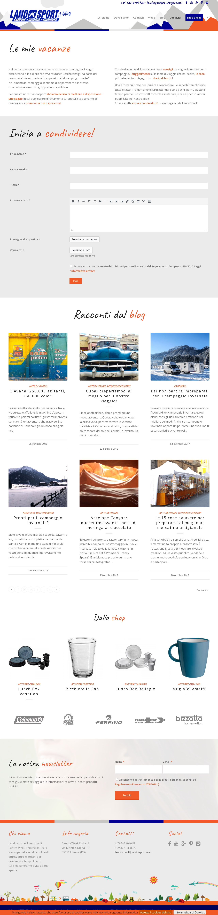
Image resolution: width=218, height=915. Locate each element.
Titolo (14, 184)
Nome (119, 757)
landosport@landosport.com (164, 2)
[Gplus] (196, 2)
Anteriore (14, 660)
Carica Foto (17, 250)
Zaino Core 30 (188, 688)
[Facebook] (186, 2)
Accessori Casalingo (29, 684)
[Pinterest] (201, 2)
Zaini (189, 684)
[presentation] (73, 201)
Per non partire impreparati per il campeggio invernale (180, 393)
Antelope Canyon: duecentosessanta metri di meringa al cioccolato (109, 522)
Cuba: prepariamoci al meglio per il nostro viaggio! (109, 395)
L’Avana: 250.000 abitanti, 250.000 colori (38, 393)
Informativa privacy (83, 271)
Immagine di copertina (25, 239)
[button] (73, 201)
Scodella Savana (29, 688)
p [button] (72, 229)
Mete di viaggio (38, 386)
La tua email (18, 169)
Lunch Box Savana (82, 688)
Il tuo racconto (20, 200)
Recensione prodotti (118, 386)
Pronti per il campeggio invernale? (38, 520)
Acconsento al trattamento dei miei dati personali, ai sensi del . (156, 777)
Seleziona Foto (81, 250)
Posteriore (204, 660)
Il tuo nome (18, 153)
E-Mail (167, 757)
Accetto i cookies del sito (155, 912)
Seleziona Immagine (84, 239)
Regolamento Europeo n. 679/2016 (135, 779)
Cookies (173, 905)
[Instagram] (206, 2)
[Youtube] (191, 2)
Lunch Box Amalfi (135, 688)
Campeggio (180, 386)
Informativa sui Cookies (190, 912)
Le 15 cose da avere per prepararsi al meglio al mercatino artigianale (180, 522)
